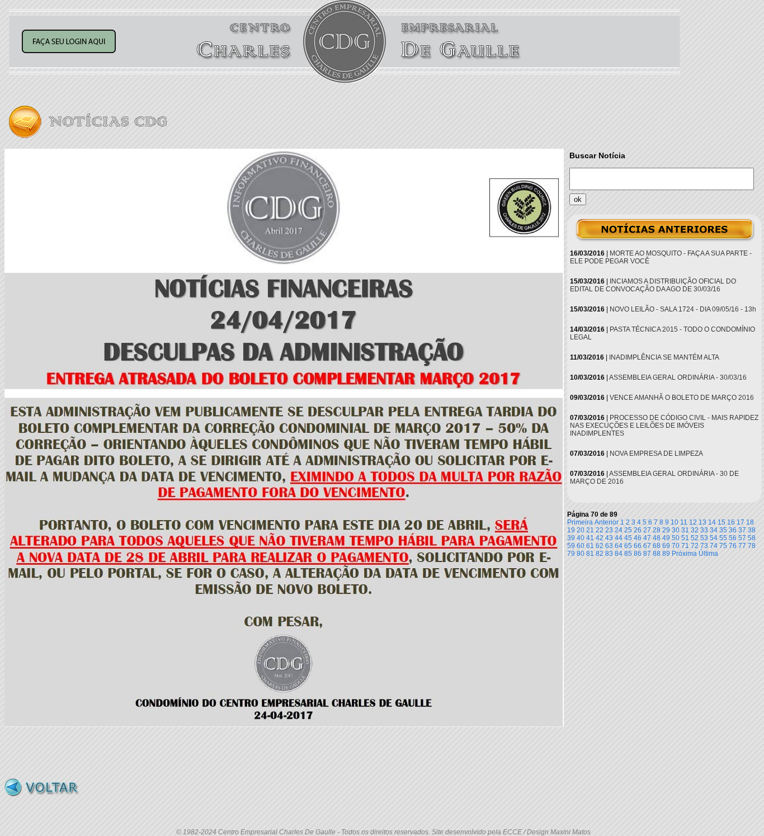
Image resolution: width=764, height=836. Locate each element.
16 (731, 522)
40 (580, 538)
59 (571, 546)
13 (702, 522)
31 (685, 530)
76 (733, 546)
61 (590, 546)
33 (704, 530)
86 (638, 554)
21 (590, 530)
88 (657, 554)
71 (685, 546)
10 (674, 522)
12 (693, 522)
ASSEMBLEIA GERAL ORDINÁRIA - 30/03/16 (678, 377)
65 (628, 546)
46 (638, 538)
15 (721, 522)
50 (676, 538)
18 (750, 522)
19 (571, 530)
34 (714, 530)
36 (733, 530)
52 (695, 538)
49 (666, 538)
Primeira (580, 522)
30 (676, 530)
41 (590, 538)
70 (676, 546)
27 (647, 530)
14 (712, 522)
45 (628, 538)
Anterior (607, 522)
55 (723, 538)
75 (723, 546)
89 (666, 554)
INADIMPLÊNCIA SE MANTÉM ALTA (664, 357)
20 (580, 530)
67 (647, 546)
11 (683, 522)
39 (571, 538)
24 (618, 530)
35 (723, 530)
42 (599, 538)
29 (666, 530)
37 (742, 530)
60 (580, 546)
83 (609, 554)
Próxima (684, 554)
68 (657, 546)
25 (628, 530)
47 (647, 538)
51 (685, 538)
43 (609, 538)
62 (599, 546)
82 (599, 554)
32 (695, 530)
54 (714, 538)
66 (638, 546)
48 (657, 538)
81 (590, 554)
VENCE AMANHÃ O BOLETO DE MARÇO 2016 (682, 398)
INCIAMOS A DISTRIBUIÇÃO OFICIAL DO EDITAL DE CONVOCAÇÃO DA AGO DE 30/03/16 (653, 285)
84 (618, 554)
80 (580, 554)
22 (599, 530)
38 (752, 530)
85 (628, 554)
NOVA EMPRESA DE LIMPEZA (656, 453)
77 (742, 546)
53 (704, 538)
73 (704, 546)
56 (733, 538)
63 (609, 546)
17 (740, 522)
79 (571, 554)
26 (638, 530)
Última (708, 554)
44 (618, 538)
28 (657, 530)
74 (714, 546)
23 (609, 530)
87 (647, 554)
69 (666, 546)
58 (752, 538)
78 (752, 546)
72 (695, 546)
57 (742, 538)
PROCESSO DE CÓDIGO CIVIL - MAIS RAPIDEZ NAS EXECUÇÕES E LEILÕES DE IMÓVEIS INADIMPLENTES (664, 425)
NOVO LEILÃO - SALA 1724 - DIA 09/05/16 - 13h (683, 309)
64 (618, 546)
